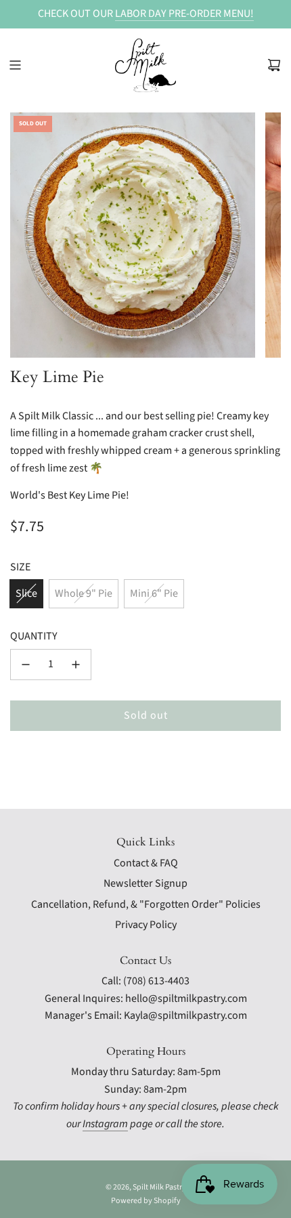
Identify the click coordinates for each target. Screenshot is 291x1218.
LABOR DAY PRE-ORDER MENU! (184, 13)
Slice (26, 593)
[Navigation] (15, 65)
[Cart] (274, 65)
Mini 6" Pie (154, 593)
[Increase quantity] (76, 664)
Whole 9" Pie (83, 593)
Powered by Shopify (146, 1200)
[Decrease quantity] (26, 664)
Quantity (34, 636)
